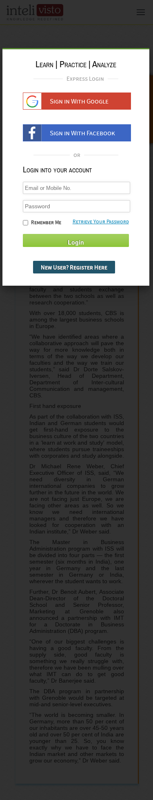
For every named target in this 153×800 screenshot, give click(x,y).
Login (76, 242)
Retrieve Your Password (101, 221)
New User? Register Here (74, 267)
